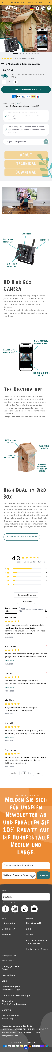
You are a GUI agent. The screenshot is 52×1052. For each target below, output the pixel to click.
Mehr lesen (10, 660)
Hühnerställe (8, 923)
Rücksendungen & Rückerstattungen (11, 988)
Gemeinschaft (33, 923)
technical (26, 164)
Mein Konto (8, 960)
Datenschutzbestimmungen (14, 995)
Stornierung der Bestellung (10, 1017)
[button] (17, 58)
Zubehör (6, 934)
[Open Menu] (49, 8)
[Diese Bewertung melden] (46, 617)
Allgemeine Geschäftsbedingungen (14, 1002)
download (26, 172)
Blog (28, 928)
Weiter (38, 773)
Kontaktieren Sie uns (37, 949)
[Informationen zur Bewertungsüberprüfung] (21, 610)
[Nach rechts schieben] (49, 2)
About (26, 155)
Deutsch (7, 897)
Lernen (29, 934)
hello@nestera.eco (10, 1036)
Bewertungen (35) (11, 609)
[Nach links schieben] (2, 2)
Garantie (6, 1010)
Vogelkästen (8, 928)
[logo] (11, 8)
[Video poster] (26, 200)
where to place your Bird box (22, 537)
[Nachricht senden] (46, 141)
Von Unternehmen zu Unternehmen (37, 942)
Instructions (8, 975)
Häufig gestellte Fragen (10, 968)
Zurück (14, 773)
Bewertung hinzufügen (27, 595)
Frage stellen (27, 601)
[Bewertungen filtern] (46, 610)
